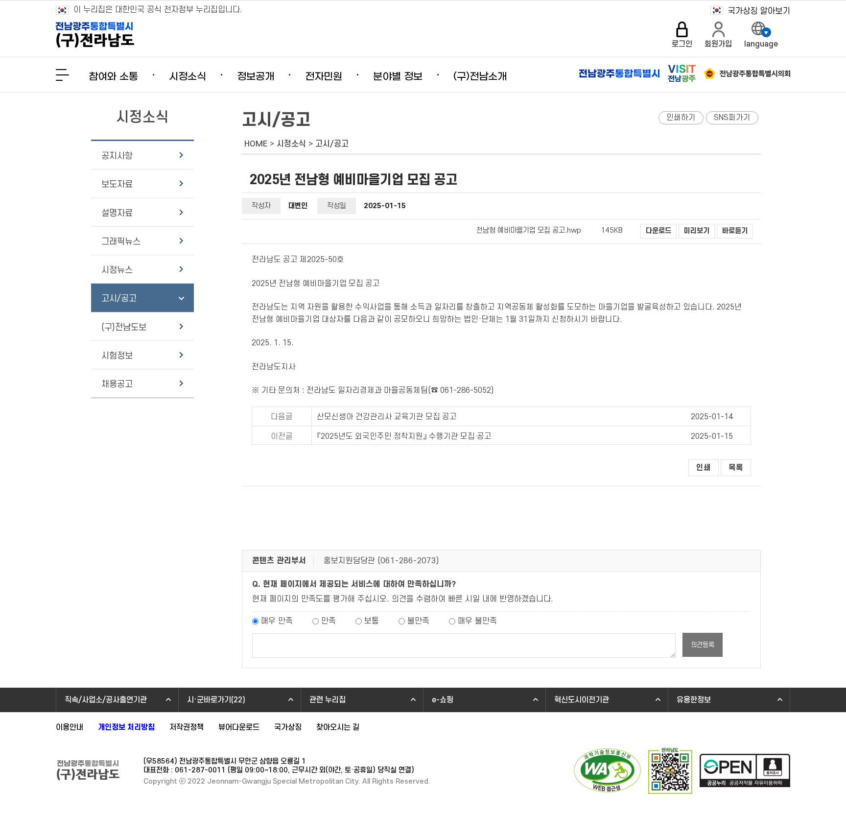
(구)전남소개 (480, 77)
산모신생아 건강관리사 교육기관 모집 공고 (387, 416)
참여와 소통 (113, 77)
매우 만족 (277, 621)
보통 (371, 621)
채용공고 (117, 384)
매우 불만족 (477, 621)
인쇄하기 (681, 117)
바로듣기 (735, 231)
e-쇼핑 (442, 700)
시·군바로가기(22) (216, 700)
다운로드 (658, 231)
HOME (255, 144)
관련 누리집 (327, 700)
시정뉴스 (117, 270)
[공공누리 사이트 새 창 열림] (745, 772)
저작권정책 (186, 727)
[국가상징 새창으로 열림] (750, 10)
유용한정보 (694, 700)
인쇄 (703, 467)
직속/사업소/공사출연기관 (106, 700)
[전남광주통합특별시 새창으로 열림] (619, 73)
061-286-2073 (408, 560)
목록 (735, 467)
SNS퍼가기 (732, 117)
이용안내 (69, 727)
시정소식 (187, 77)
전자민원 (323, 77)
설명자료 (117, 213)
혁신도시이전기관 (581, 700)
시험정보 (117, 355)
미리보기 (696, 231)
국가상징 (288, 727)
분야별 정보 (398, 77)
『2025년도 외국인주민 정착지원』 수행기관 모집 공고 (404, 436)
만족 (328, 621)
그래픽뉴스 (121, 241)
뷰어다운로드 (238, 727)
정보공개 (255, 77)
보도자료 (117, 184)
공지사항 (117, 156)
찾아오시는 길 (337, 727)
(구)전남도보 (123, 327)
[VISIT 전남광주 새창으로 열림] (682, 73)
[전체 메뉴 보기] (62, 75)
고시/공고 (119, 298)
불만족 (418, 621)
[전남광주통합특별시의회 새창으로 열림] (747, 73)
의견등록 (702, 644)
